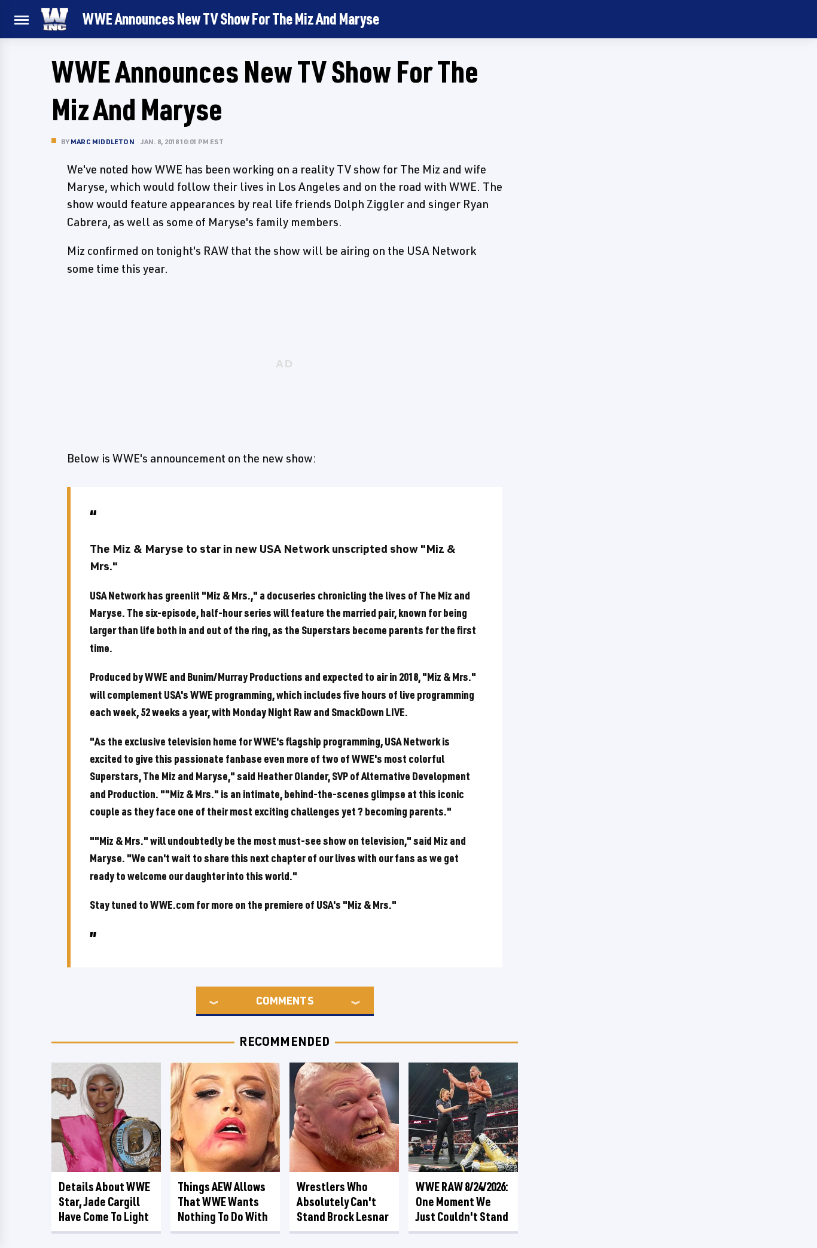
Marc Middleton (103, 141)
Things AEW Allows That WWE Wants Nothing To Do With (223, 1201)
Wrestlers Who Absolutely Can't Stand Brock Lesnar (343, 1201)
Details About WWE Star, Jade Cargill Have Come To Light (104, 1201)
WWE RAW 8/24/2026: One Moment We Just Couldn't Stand (462, 1201)
